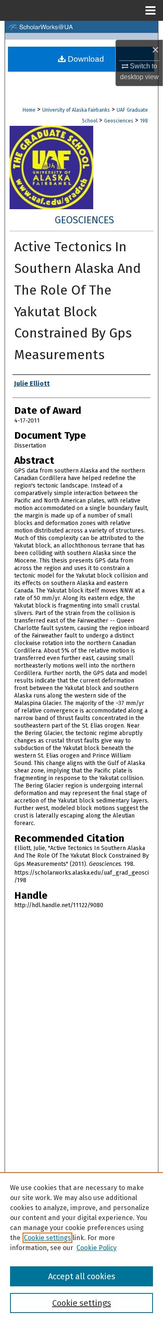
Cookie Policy (96, 1248)
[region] (81, 1247)
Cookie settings (47, 1238)
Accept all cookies (81, 1276)
